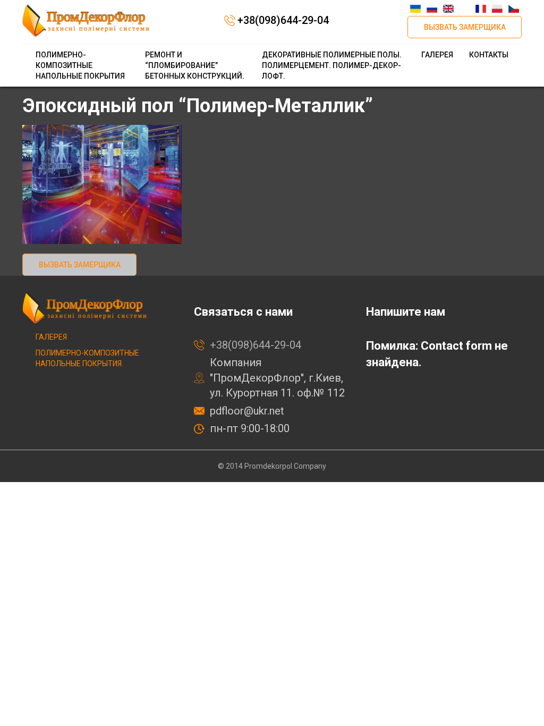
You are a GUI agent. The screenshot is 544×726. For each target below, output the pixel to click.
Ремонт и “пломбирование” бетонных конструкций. (194, 65)
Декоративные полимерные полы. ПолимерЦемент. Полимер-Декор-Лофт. (332, 65)
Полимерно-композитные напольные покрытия (80, 65)
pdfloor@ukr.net (247, 410)
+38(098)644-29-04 (283, 20)
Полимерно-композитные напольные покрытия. (87, 358)
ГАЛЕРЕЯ (437, 54)
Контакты (488, 54)
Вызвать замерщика (465, 27)
